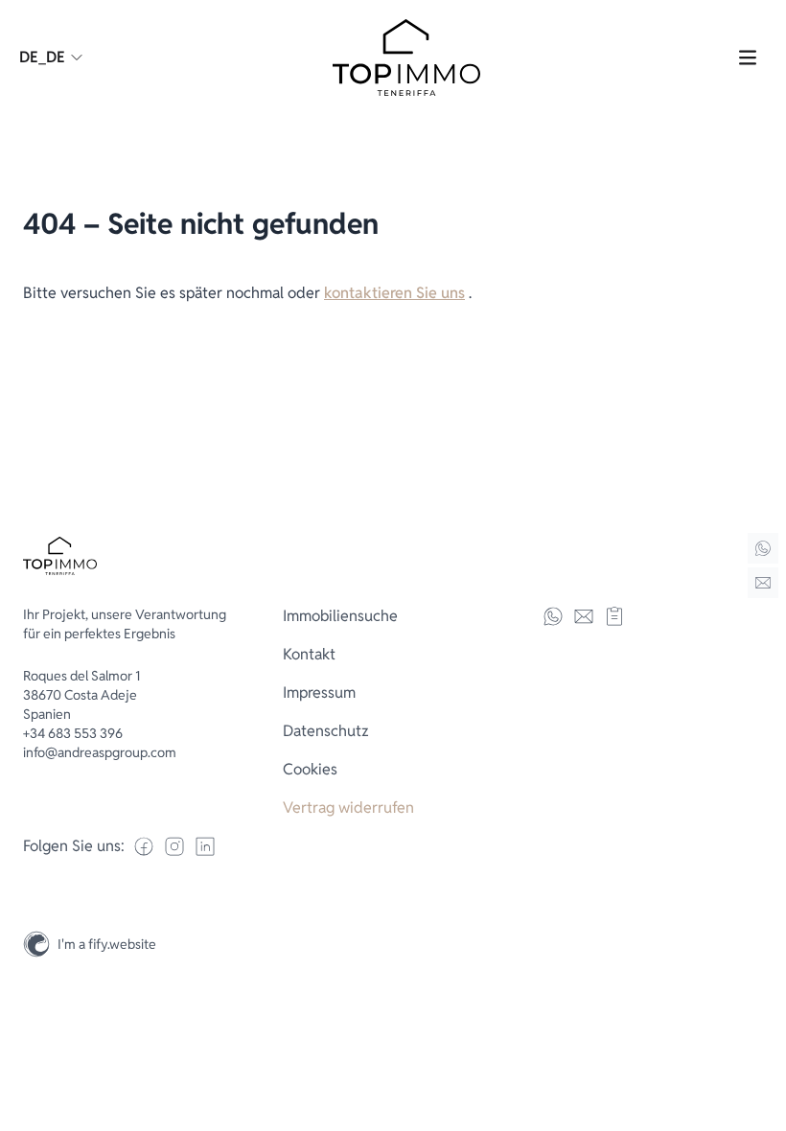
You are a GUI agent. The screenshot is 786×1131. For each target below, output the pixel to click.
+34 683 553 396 (73, 733)
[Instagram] (763, 1023)
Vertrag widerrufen (348, 807)
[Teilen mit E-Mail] (583, 616)
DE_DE (42, 57)
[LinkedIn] (205, 846)
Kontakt (309, 654)
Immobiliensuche (340, 616)
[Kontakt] (763, 582)
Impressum (319, 692)
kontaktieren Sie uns (394, 293)
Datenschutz (326, 731)
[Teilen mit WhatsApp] (553, 616)
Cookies (310, 769)
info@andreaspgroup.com (99, 752)
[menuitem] (393, 616)
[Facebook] (143, 846)
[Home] (763, 548)
